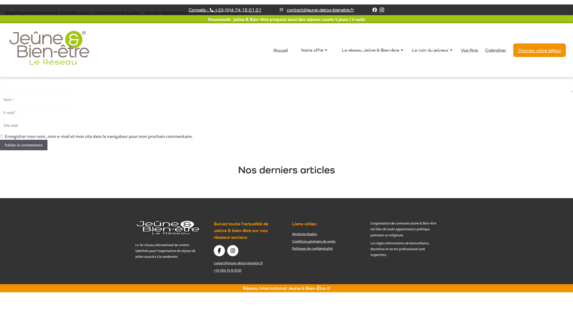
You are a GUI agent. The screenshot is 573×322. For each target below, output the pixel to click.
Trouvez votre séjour (539, 50)
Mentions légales (304, 234)
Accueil (281, 50)
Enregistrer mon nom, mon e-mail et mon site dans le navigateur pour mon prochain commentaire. (99, 136)
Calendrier (495, 50)
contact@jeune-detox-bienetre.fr (320, 10)
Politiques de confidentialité (312, 248)
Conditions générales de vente (314, 241)
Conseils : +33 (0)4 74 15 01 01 (225, 10)
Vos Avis (469, 50)
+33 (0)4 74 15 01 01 (227, 270)
